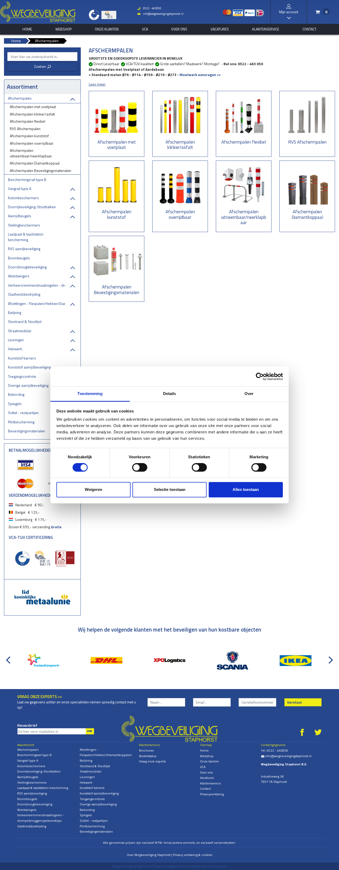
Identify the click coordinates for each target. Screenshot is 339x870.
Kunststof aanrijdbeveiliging (29, 367)
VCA (145, 29)
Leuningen (16, 340)
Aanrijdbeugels (19, 216)
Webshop (63, 29)
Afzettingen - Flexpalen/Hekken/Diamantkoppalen (36, 303)
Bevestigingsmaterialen (26, 431)
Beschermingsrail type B (27, 179)
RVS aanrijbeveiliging (24, 248)
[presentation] (9, 657)
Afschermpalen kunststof (29, 136)
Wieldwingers (18, 276)
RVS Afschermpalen (25, 128)
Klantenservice (265, 29)
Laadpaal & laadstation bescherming (25, 236)
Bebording (16, 394)
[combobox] (42, 56)
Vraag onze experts (152, 761)
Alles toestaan (246, 489)
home (27, 29)
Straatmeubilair (20, 331)
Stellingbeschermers (24, 225)
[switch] (139, 467)
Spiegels (15, 403)
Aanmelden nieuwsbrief (90, 731)
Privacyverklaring (212, 794)
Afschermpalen (20, 98)
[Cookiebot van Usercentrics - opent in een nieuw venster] (260, 376)
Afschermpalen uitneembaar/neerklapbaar (31, 153)
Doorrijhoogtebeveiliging (27, 267)
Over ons (179, 29)
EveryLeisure (218, 866)
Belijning (14, 312)
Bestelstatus (147, 755)
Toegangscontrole (22, 376)
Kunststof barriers (22, 358)
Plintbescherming (21, 422)
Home (204, 750)
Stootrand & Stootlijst (25, 321)
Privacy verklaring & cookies (192, 854)
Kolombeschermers (23, 198)
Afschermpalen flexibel (27, 121)
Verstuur (294, 702)
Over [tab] (248, 393)
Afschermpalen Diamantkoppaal (35, 163)
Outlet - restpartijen (23, 412)
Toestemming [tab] (89, 393)
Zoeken (42, 66)
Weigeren (93, 489)
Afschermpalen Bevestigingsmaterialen (40, 170)
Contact (309, 29)
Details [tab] (169, 393)
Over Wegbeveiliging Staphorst (149, 854)
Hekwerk (15, 349)
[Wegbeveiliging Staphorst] (37, 12)
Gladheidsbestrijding (24, 294)
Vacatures (220, 29)
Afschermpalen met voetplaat (33, 106)
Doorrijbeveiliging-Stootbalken (32, 207)
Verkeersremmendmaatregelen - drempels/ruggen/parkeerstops (36, 285)
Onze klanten (107, 29)
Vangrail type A (19, 188)
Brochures (146, 750)
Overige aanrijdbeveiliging (28, 385)
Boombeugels (19, 258)
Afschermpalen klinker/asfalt (32, 114)
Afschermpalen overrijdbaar (31, 143)
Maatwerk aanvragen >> (200, 74)
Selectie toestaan (169, 489)
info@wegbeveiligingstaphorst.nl (160, 14)
